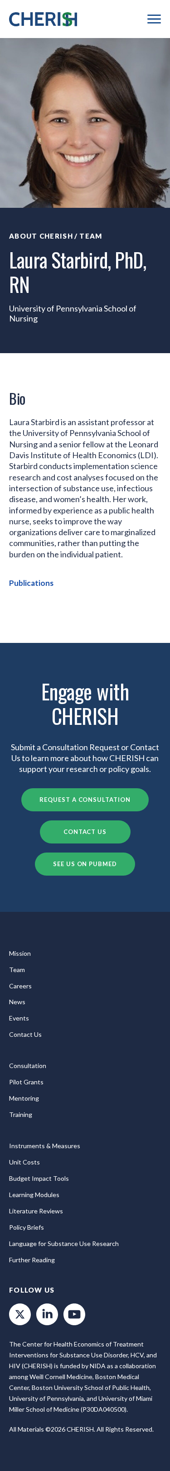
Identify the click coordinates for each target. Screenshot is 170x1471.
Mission (20, 953)
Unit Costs (24, 1162)
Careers (20, 986)
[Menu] (154, 19)
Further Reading (32, 1260)
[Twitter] (20, 1314)
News (17, 1002)
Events (19, 1018)
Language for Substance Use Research (64, 1243)
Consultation (27, 1065)
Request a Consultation (84, 799)
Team (90, 236)
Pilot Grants (26, 1082)
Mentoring (24, 1098)
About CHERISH (41, 236)
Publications (31, 583)
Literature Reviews (36, 1211)
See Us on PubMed (85, 863)
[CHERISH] (43, 19)
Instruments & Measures (44, 1146)
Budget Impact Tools (39, 1178)
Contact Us (85, 831)
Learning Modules (34, 1194)
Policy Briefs (26, 1227)
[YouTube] (74, 1314)
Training (20, 1114)
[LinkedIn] (47, 1314)
